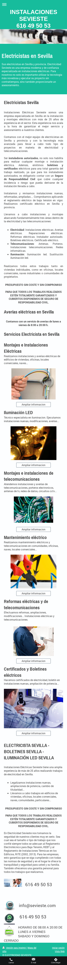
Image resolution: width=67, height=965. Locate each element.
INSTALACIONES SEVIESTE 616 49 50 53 (33, 19)
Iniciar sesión (58, 947)
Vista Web (60, 951)
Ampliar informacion (33, 404)
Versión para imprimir (16, 947)
